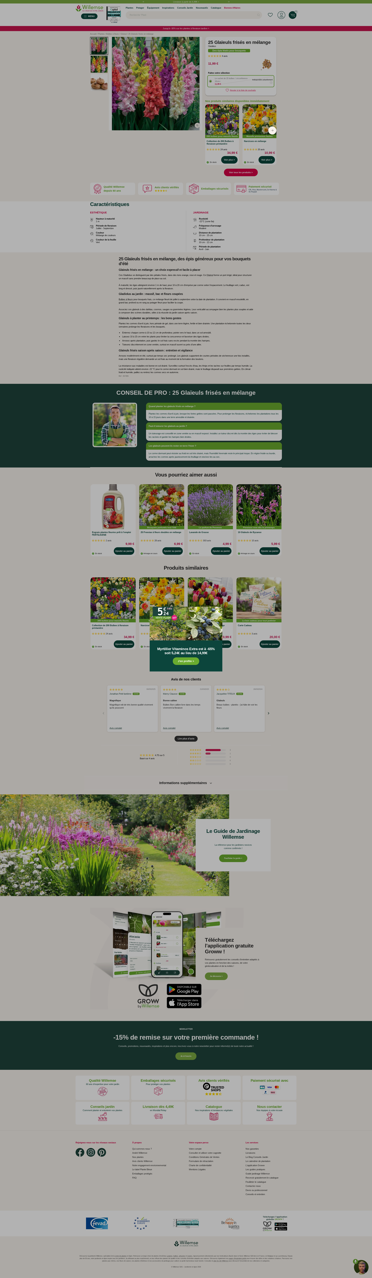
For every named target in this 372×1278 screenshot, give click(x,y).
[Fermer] (217, 611)
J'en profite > (186, 661)
